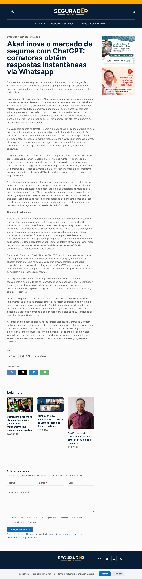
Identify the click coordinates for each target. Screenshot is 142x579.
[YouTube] (121, 558)
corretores (40, 356)
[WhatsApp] (44, 372)
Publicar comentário (20, 529)
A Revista (40, 23)
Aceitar (105, 574)
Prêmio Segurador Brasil (93, 23)
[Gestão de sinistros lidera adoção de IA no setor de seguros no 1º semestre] (81, 413)
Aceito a (24, 522)
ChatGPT (25, 356)
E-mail (43, 482)
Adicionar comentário (20, 492)
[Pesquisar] (134, 12)
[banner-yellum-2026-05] (118, 49)
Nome (13, 482)
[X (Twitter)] (22, 372)
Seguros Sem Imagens (30, 37)
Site (71, 482)
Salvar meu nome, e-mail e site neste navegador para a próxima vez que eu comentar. (48, 518)
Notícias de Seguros (62, 23)
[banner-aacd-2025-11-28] (118, 81)
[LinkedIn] (33, 372)
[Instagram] (106, 558)
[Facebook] (11, 372)
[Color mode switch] (12, 11)
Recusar (118, 574)
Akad (12, 356)
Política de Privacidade (28, 522)
